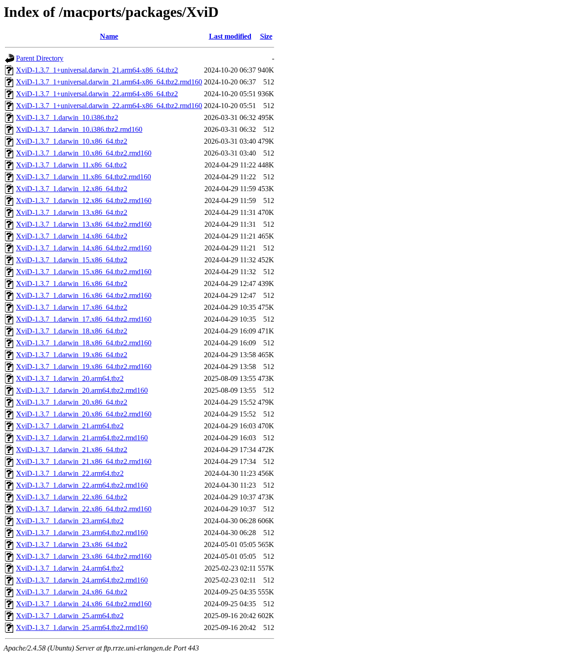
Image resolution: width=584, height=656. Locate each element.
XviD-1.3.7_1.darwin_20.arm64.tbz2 (70, 378)
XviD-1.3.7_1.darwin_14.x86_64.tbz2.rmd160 (83, 248)
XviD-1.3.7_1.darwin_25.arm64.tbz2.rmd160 (82, 627)
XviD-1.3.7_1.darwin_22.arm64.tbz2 (70, 473)
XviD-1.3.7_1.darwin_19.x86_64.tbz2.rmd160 (83, 366)
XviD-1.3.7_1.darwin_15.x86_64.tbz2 (71, 260)
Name (109, 36)
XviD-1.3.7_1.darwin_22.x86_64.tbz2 (71, 497)
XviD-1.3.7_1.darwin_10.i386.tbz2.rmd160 (79, 129)
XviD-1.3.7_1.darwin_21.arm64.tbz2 (70, 426)
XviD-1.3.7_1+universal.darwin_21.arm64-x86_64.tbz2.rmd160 (109, 82)
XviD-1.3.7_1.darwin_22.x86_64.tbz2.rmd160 (83, 509)
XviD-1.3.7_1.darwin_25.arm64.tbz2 (70, 616)
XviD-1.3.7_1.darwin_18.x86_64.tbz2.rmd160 (83, 343)
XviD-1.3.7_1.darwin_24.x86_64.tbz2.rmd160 (83, 604)
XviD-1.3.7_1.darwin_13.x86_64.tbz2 (71, 212)
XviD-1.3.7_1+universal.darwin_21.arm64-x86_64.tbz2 (97, 70)
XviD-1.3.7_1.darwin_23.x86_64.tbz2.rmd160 (83, 556)
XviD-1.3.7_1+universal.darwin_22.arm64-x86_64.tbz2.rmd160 (109, 105)
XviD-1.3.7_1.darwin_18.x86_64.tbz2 (71, 331)
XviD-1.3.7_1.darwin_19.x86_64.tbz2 (71, 355)
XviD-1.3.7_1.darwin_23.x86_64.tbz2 (71, 544)
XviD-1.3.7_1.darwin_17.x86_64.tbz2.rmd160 (83, 319)
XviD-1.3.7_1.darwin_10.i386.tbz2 (67, 117)
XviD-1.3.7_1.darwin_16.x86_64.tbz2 (71, 283)
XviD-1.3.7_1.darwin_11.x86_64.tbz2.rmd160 (83, 177)
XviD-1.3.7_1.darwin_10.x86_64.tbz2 (71, 141)
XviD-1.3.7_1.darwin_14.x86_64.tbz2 (71, 236)
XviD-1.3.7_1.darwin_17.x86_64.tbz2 (71, 307)
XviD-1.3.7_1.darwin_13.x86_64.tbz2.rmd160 (83, 224)
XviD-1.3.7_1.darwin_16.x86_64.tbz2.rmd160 (83, 295)
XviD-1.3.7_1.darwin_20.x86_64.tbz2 (71, 402)
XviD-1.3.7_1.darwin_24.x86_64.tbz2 (71, 592)
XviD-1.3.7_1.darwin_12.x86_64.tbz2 (71, 189)
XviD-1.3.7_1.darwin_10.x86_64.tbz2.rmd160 (83, 153)
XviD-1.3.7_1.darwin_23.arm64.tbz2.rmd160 (82, 532)
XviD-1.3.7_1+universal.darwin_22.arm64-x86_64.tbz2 (97, 94)
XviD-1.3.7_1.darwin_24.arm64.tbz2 (70, 568)
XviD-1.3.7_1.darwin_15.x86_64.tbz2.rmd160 (83, 272)
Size (266, 36)
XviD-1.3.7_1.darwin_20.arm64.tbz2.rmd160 (82, 390)
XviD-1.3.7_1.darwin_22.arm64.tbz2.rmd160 (82, 485)
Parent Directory (39, 58)
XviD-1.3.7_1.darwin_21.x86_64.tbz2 (71, 449)
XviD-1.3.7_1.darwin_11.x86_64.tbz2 (71, 165)
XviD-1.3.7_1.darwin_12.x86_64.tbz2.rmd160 (83, 200)
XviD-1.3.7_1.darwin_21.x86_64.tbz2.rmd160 (83, 461)
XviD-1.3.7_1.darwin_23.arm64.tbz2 (70, 521)
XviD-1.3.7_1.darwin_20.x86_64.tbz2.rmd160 (83, 414)
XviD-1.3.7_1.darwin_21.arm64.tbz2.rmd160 (82, 438)
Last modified (230, 36)
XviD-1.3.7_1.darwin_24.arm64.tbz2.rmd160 (82, 580)
